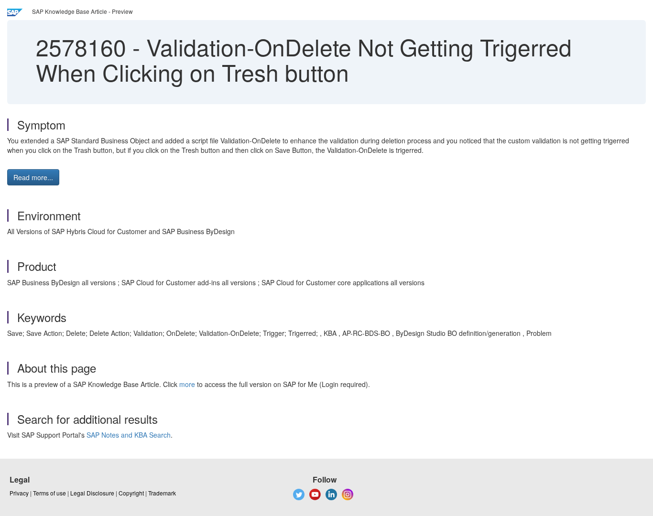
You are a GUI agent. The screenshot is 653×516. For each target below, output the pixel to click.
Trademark (162, 493)
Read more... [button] (33, 177)
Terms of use (49, 493)
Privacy (19, 493)
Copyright (131, 493)
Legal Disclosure (92, 493)
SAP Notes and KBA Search (129, 435)
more (187, 384)
